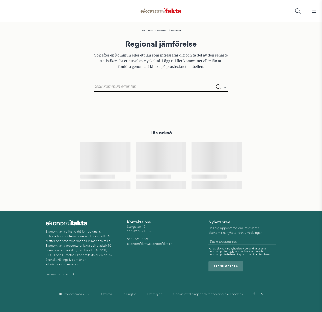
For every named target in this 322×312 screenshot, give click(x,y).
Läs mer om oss (57, 274)
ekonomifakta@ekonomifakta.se (149, 244)
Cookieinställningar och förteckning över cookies (208, 294)
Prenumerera (225, 266)
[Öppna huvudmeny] (314, 11)
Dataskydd (155, 294)
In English (130, 294)
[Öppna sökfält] (298, 11)
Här (232, 251)
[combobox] (161, 86)
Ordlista (106, 294)
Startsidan (147, 31)
